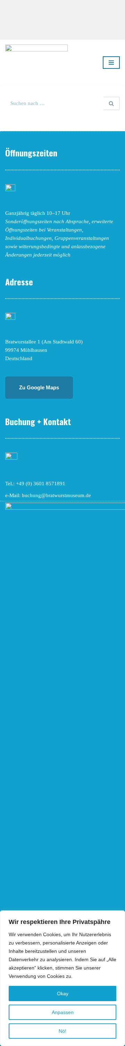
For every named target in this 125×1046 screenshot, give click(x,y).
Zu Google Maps (39, 387)
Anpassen (63, 1012)
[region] (62, 978)
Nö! (62, 1031)
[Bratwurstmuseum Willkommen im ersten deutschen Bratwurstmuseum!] (36, 62)
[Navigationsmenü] (111, 62)
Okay (62, 993)
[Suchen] (111, 103)
